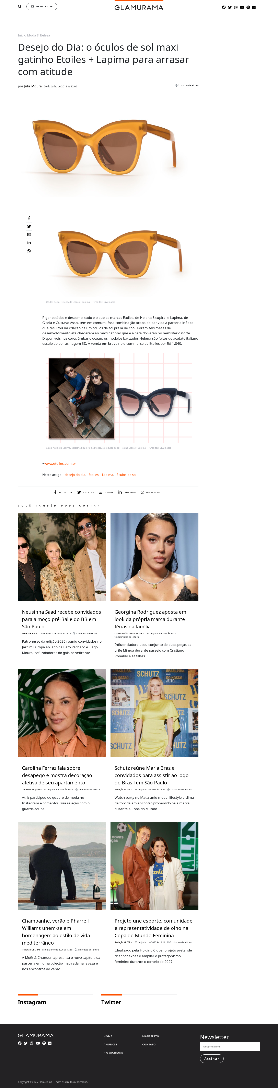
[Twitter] (29, 226)
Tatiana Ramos (29, 633)
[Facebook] (29, 218)
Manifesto (150, 1036)
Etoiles (94, 474)
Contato (149, 1044)
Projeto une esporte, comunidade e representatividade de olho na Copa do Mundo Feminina (154, 928)
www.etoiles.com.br (60, 463)
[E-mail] (29, 234)
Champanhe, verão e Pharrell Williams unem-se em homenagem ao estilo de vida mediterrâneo (56, 931)
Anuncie (110, 1044)
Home (108, 1036)
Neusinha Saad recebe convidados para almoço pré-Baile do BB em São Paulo (61, 619)
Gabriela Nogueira (32, 789)
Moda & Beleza (38, 35)
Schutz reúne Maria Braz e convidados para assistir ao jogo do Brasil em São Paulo (152, 775)
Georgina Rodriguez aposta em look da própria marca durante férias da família (150, 619)
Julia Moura (33, 86)
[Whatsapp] (29, 251)
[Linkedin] (29, 243)
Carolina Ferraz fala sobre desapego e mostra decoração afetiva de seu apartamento (57, 775)
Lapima (107, 474)
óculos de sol (126, 474)
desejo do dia (75, 474)
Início (22, 35)
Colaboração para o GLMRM (129, 633)
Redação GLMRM (123, 789)
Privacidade (113, 1052)
